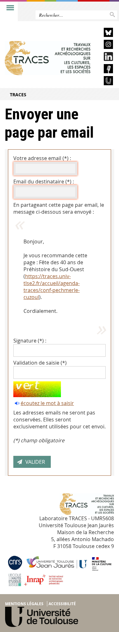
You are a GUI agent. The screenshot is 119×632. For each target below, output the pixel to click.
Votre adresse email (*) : (42, 158)
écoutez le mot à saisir (47, 403)
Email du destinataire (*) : (43, 181)
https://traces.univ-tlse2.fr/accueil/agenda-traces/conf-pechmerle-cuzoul (51, 287)
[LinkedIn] (104, 57)
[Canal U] (104, 81)
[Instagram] (104, 45)
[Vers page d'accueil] (47, 58)
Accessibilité (62, 603)
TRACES (18, 95)
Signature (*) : (29, 340)
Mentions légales (24, 603)
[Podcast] (104, 69)
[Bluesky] (104, 33)
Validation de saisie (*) (40, 362)
